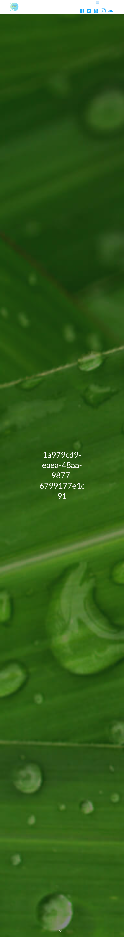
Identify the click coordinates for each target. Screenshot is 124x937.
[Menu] (97, 2)
